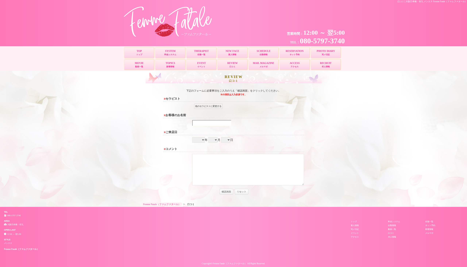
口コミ (391, 233)
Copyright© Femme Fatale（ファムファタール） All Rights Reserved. (233, 263)
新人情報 (355, 225)
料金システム (394, 221)
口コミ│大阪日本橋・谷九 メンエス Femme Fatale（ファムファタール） (432, 1)
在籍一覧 (429, 221)
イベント (355, 233)
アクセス (355, 237)
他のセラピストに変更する (208, 106)
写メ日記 (355, 229)
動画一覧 (392, 229)
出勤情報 (392, 225)
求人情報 (392, 237)
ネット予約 (430, 225)
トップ (354, 221)
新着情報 (429, 229)
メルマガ (429, 233)
